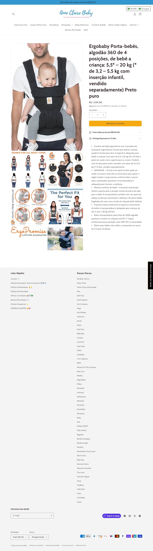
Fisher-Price (81, 283)
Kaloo (79, 325)
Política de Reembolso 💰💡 (22, 287)
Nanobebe (81, 409)
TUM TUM (81, 489)
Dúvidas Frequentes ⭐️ (19, 304)
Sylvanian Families (84, 468)
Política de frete (81, 545)
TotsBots (80, 485)
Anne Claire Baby (21, 545)
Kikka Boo (80, 333)
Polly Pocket (81, 430)
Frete (91, 106)
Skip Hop (80, 460)
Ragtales (80, 435)
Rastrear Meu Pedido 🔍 (20, 300)
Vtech (79, 502)
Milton (79, 384)
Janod (79, 321)
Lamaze (80, 338)
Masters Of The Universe (86, 367)
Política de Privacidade (19, 291)
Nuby (79, 418)
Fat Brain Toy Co (83, 279)
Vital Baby (81, 498)
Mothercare (81, 397)
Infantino (80, 317)
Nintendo (80, 413)
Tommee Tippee (83, 477)
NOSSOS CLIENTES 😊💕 (21, 308)
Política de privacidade (53, 545)
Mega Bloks (81, 380)
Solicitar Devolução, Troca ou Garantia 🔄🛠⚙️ (28, 283)
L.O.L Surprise (82, 359)
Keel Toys (80, 329)
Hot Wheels (81, 312)
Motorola (80, 401)
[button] (13, 14)
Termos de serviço (67, 545)
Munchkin (80, 405)
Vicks (79, 493)
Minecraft (80, 388)
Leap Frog (80, 346)
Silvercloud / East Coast (86, 451)
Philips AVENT (82, 426)
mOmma (80, 392)
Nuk (78, 422)
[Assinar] (51, 515)
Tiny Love (80, 472)
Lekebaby (80, 354)
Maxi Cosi (80, 371)
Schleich (80, 447)
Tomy (79, 481)
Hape (79, 308)
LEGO (79, 350)
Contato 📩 (15, 279)
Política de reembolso (37, 545)
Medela (80, 376)
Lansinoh (80, 342)
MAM (79, 363)
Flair (78, 291)
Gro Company (82, 304)
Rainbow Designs (83, 439)
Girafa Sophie (82, 300)
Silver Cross (81, 455)
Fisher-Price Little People (86, 287)
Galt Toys (80, 296)
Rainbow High (82, 443)
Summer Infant (83, 464)
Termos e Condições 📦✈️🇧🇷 (22, 296)
